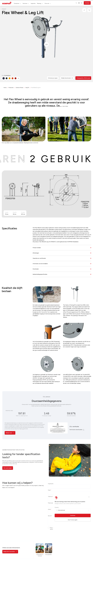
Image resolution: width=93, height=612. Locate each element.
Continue (72, 515)
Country (57, 507)
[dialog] (46, 306)
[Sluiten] (89, 497)
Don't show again (72, 520)
